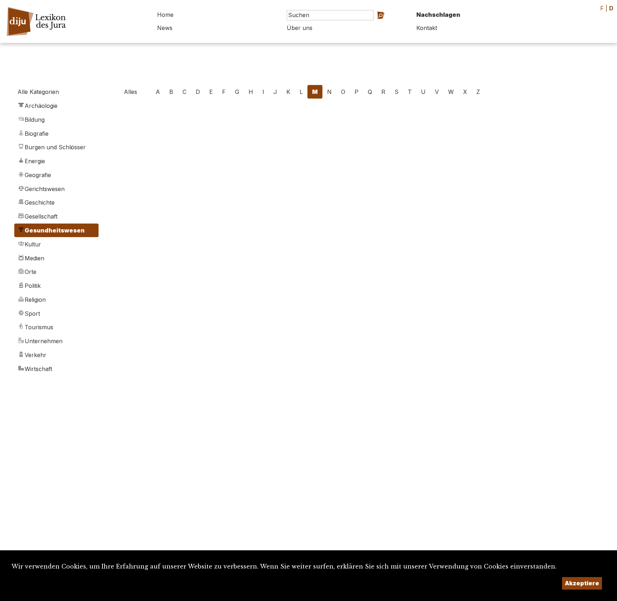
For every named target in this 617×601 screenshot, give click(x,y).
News (164, 27)
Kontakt (426, 27)
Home (165, 14)
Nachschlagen (438, 14)
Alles (130, 91)
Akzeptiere (582, 583)
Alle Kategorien (38, 91)
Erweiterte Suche (374, 25)
